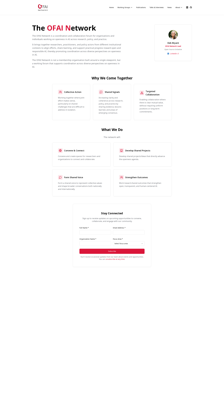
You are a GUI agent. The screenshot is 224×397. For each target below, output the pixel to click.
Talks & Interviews (157, 7)
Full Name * (84, 228)
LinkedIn (173, 53)
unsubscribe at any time (115, 259)
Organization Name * (87, 239)
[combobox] (129, 243)
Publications (141, 7)
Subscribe (112, 251)
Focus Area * (118, 239)
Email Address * (119, 228)
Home (111, 7)
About (177, 7)
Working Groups (123, 7)
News (169, 7)
